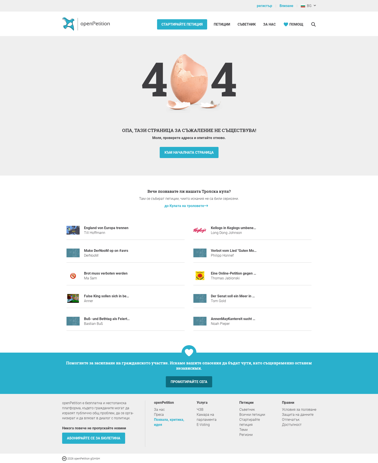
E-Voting (203, 425)
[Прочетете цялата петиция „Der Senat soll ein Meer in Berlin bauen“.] (199, 300)
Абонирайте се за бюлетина (93, 438)
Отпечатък (290, 420)
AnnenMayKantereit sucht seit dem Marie (243, 319)
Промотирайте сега (189, 382)
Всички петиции (252, 415)
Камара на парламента (207, 417)
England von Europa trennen (106, 228)
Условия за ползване (299, 409)
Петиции (222, 24)
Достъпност (292, 425)
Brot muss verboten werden (106, 273)
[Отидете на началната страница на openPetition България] (86, 24)
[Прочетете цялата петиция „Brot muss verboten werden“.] (73, 277)
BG (308, 6)
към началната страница (189, 152)
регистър (264, 6)
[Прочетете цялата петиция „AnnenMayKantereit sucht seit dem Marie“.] (199, 323)
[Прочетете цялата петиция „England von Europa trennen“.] (73, 232)
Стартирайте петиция (182, 24)
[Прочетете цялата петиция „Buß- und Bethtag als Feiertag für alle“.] (73, 323)
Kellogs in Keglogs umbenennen (236, 228)
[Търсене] (313, 24)
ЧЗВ (200, 409)
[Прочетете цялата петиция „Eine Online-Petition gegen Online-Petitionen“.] (199, 277)
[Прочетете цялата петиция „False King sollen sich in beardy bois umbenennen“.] (73, 300)
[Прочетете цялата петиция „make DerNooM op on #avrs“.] (73, 255)
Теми (243, 430)
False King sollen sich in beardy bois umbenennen (123, 296)
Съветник (247, 24)
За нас (269, 24)
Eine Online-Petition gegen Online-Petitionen (246, 273)
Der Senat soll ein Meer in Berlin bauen (241, 296)
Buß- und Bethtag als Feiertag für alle (113, 319)
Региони (246, 435)
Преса (159, 415)
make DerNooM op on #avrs (106, 251)
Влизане (286, 6)
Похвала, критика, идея (169, 422)
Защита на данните (297, 415)
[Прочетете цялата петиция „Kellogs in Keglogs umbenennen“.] (199, 232)
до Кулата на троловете (184, 206)
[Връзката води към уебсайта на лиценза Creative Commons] (64, 458)
